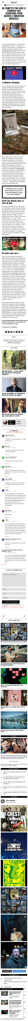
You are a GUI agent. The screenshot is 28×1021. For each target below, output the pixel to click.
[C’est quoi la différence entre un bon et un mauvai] (14, 845)
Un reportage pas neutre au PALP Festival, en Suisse (12, 731)
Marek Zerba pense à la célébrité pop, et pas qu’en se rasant (12, 415)
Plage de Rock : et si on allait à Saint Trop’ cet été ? (13, 707)
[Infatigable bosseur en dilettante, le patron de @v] (14, 955)
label (11, 340)
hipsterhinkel (8, 510)
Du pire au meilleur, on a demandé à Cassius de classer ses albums (13, 394)
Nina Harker (21, 168)
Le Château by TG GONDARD (9, 327)
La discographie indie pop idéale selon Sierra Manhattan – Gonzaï (12, 550)
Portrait (21, 340)
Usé (18, 292)
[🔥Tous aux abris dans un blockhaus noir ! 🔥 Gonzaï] (14, 873)
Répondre (7, 443)
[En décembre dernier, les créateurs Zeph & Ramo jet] (14, 900)
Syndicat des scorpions (14, 342)
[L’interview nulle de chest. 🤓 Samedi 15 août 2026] (14, 818)
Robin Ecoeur (11, 5)
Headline (6, 340)
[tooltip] (6, 332)
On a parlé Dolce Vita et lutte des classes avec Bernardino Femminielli (13, 664)
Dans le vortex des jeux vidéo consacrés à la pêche (14, 641)
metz (16, 340)
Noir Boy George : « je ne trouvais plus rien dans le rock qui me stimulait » (12, 372)
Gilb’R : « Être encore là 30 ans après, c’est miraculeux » (12, 686)
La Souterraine (14, 273)
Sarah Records (6, 310)
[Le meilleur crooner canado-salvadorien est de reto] (14, 928)
